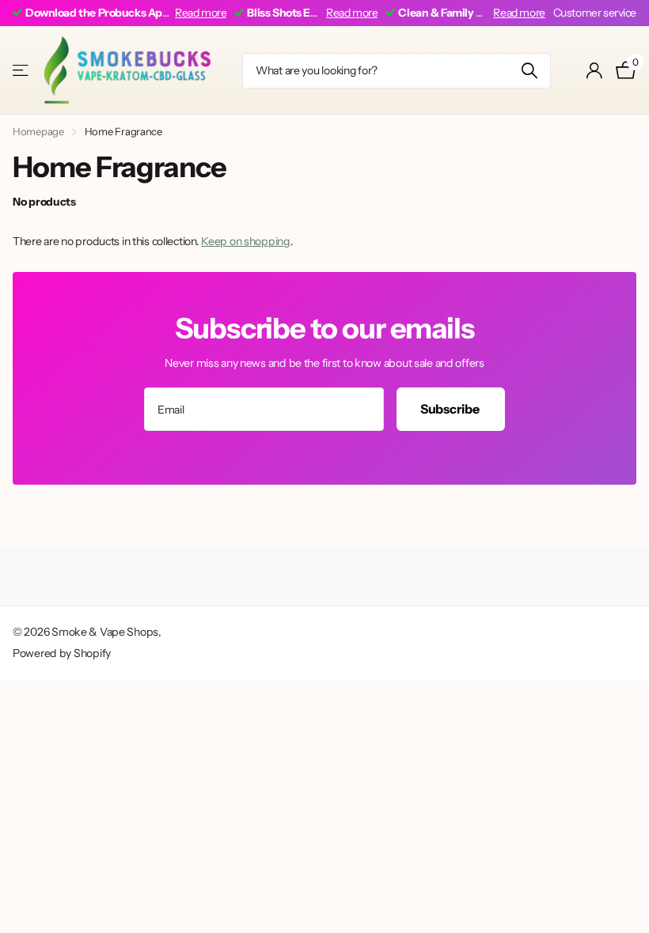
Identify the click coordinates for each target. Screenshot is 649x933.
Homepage (38, 131)
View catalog (22, 70)
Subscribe (450, 409)
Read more (200, 13)
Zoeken (529, 71)
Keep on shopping (245, 241)
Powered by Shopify (62, 653)
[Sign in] (594, 71)
